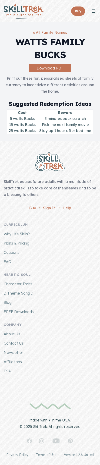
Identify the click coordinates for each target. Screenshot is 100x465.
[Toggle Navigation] (93, 11)
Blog (8, 302)
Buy (32, 208)
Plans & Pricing (16, 243)
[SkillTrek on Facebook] (29, 441)
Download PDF (50, 68)
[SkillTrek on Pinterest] (70, 441)
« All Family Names (50, 32)
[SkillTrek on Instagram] (41, 441)
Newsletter (13, 352)
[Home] (23, 11)
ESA (7, 371)
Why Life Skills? (17, 234)
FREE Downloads (19, 311)
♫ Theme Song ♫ (19, 293)
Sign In (49, 208)
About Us (12, 334)
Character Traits (18, 284)
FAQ (7, 261)
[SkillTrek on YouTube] (56, 441)
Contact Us (14, 343)
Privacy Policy (17, 455)
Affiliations (13, 361)
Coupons (11, 252)
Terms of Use (46, 455)
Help (67, 208)
